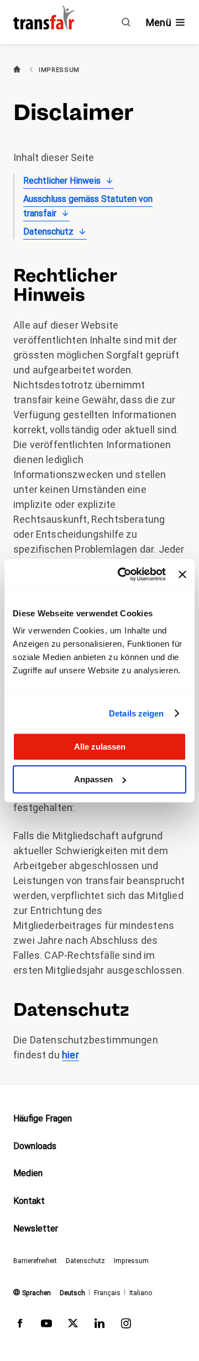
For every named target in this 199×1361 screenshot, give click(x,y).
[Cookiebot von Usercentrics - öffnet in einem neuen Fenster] (123, 574)
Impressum (131, 1261)
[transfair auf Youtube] (46, 1325)
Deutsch (72, 1293)
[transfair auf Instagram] (126, 1325)
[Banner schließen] (182, 574)
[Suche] (126, 22)
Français (107, 1293)
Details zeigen (136, 713)
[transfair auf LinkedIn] (99, 1325)
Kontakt (29, 1201)
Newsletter (35, 1228)
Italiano (140, 1293)
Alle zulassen (99, 746)
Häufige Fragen (42, 1118)
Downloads (34, 1146)
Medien (28, 1173)
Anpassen (93, 779)
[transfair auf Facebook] (20, 1325)
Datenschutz (48, 231)
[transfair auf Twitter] (73, 1325)
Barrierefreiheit (35, 1261)
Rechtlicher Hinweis (62, 180)
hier (70, 1055)
